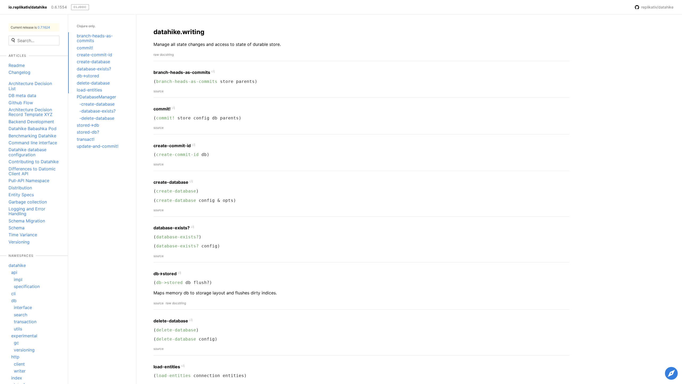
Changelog (19, 72)
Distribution (20, 187)
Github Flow (21, 102)
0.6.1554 (59, 7)
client (19, 364)
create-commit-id (94, 54)
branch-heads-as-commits (95, 38)
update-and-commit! (97, 146)
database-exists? (94, 68)
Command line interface (33, 142)
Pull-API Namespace (29, 180)
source (158, 91)
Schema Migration (27, 220)
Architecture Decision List (30, 86)
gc (16, 342)
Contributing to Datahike (34, 161)
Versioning (19, 242)
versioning (24, 350)
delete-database (93, 83)
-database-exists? (97, 111)
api (14, 272)
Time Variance (23, 234)
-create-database (97, 104)
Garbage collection (28, 202)
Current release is (30, 27)
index (16, 378)
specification (27, 286)
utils (18, 328)
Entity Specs (21, 194)
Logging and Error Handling (27, 211)
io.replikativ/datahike (28, 7)
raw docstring (163, 55)
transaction (25, 321)
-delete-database (96, 118)
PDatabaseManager (96, 96)
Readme (17, 65)
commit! (85, 47)
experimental (24, 335)
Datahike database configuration (27, 152)
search (20, 314)
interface (23, 307)
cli (13, 293)
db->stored (88, 75)
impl (18, 279)
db (14, 300)
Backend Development (31, 121)
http (15, 356)
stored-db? (88, 132)
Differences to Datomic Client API (32, 171)
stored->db (88, 125)
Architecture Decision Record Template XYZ (30, 112)
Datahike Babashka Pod (32, 128)
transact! (85, 139)
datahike (17, 265)
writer (20, 371)
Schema (17, 227)
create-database (93, 61)
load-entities (89, 90)
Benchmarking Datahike (32, 135)
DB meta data (22, 95)
